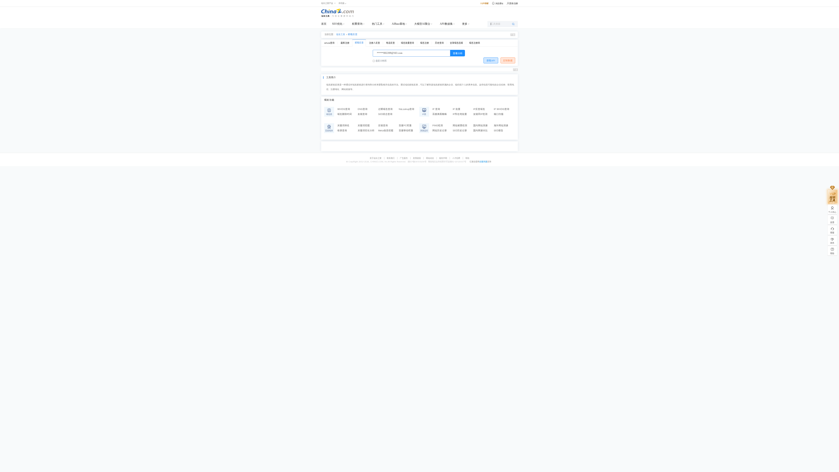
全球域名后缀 (456, 43)
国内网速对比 (480, 130)
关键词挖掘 (364, 125)
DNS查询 (362, 109)
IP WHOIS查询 (501, 109)
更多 (464, 23)
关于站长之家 (375, 158)
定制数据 (508, 60)
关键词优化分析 (366, 130)
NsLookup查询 (406, 109)
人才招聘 (456, 158)
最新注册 (345, 43)
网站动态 (430, 158)
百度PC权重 (405, 125)
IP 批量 (456, 109)
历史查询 (439, 43)
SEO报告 (498, 130)
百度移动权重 (406, 130)
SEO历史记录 (460, 130)
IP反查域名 (479, 109)
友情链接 (417, 158)
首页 (323, 23)
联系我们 (391, 158)
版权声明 (443, 158)
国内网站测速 (480, 125)
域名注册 (424, 43)
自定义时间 (381, 61)
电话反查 (390, 43)
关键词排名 (343, 125)
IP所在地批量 (460, 114)
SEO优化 (337, 23)
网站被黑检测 (460, 125)
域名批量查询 (407, 43)
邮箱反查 (352, 34)
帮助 (467, 158)
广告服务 (404, 158)
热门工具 (377, 23)
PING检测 (437, 125)
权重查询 (357, 23)
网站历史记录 (439, 130)
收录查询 (342, 130)
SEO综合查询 (385, 114)
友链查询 (362, 114)
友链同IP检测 (480, 114)
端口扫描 (498, 114)
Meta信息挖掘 (385, 130)
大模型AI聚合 (422, 23)
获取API (491, 60)
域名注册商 (474, 43)
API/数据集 (446, 23)
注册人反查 (374, 43)
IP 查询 (436, 109)
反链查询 (383, 125)
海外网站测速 (501, 125)
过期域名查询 (385, 109)
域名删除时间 (344, 114)
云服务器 (483, 161)
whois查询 (329, 43)
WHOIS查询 (343, 109)
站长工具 (340, 34)
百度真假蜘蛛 (439, 114)
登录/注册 (513, 3)
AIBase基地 (398, 23)
